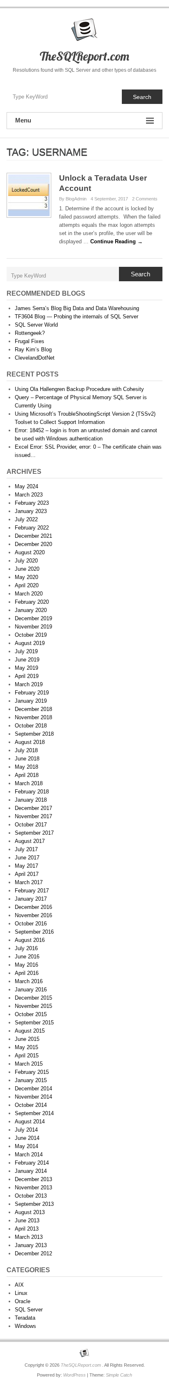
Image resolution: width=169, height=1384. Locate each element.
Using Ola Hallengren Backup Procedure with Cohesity (79, 389)
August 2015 (30, 1031)
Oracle (22, 1301)
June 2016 (27, 956)
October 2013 (31, 1196)
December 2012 (33, 1253)
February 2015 (32, 1072)
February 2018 (32, 792)
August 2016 (30, 940)
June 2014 (27, 1138)
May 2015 (26, 1047)
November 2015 (33, 1006)
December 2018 (33, 709)
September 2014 (34, 1113)
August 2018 (30, 742)
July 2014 (26, 1130)
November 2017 (33, 816)
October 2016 (31, 923)
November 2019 (33, 627)
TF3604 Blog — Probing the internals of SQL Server (76, 316)
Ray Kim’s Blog (33, 349)
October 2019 (31, 635)
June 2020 (27, 569)
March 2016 (29, 981)
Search (142, 97)
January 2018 (31, 800)
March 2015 (29, 1064)
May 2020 (26, 577)
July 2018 (26, 750)
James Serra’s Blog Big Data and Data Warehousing (77, 308)
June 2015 (27, 1039)
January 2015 (31, 1080)
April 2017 (27, 874)
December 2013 (33, 1179)
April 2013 (27, 1229)
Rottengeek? (30, 333)
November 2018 (33, 717)
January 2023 (31, 511)
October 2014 (31, 1105)
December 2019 (33, 618)
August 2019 (30, 643)
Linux (21, 1293)
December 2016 (33, 907)
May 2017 (26, 866)
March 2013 (29, 1237)
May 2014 (26, 1146)
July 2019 (26, 651)
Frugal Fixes (29, 341)
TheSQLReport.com (84, 56)
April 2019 (27, 676)
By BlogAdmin (73, 198)
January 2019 (31, 701)
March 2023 (29, 495)
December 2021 (33, 536)
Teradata (25, 1318)
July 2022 (26, 519)
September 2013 (34, 1204)
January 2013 (31, 1245)
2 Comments (145, 198)
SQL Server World (36, 325)
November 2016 (33, 915)
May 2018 (26, 767)
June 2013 (27, 1220)
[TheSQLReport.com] (84, 1353)
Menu (23, 120)
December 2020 (33, 544)
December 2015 (33, 998)
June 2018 (27, 759)
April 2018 (27, 775)
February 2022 (32, 528)
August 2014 (30, 1121)
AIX (19, 1285)
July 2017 (26, 849)
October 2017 (31, 824)
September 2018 (34, 734)
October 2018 (31, 726)
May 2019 (26, 668)
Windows (25, 1326)
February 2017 (32, 890)
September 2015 (34, 1022)
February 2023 (32, 503)
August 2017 (30, 841)
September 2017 (34, 833)
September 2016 (34, 932)
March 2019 (29, 684)
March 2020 (29, 594)
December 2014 (33, 1088)
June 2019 (27, 660)
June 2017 (27, 857)
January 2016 (31, 989)
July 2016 (26, 948)
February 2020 (32, 602)
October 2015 (31, 1014)
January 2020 (31, 610)
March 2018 (29, 783)
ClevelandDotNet (35, 358)
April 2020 (27, 585)
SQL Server (29, 1309)
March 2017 (29, 882)
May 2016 (26, 965)
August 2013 (30, 1212)
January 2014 (31, 1171)
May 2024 (26, 486)
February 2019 (32, 693)
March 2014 (29, 1154)
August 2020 (30, 552)
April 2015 (27, 1055)
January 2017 (31, 899)
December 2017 (33, 808)
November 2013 (33, 1187)
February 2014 (32, 1163)
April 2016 (27, 973)
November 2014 (33, 1097)
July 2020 (26, 561)
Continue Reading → (116, 241)
